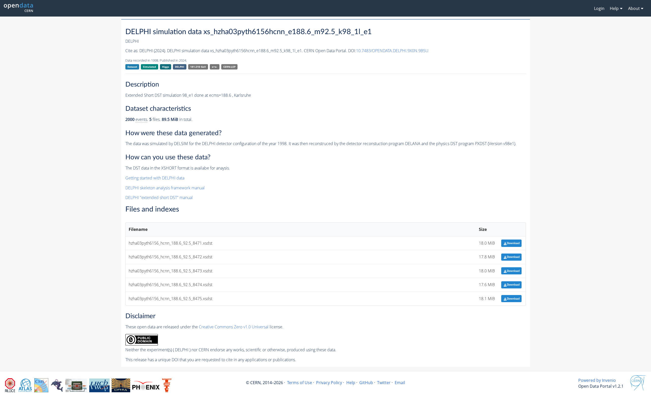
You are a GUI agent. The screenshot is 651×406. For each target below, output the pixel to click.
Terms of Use (299, 382)
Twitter (384, 382)
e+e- (214, 66)
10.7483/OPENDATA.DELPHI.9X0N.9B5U (392, 50)
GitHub (366, 382)
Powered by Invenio (597, 380)
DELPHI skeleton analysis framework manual (165, 188)
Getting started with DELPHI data (154, 178)
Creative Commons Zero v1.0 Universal (234, 327)
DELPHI (179, 66)
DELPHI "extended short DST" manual (159, 197)
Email (400, 382)
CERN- (229, 66)
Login (599, 8)
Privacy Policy (329, 382)
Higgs (165, 66)
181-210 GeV (198, 66)
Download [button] (513, 243)
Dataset (132, 66)
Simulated (149, 66)
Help (350, 382)
